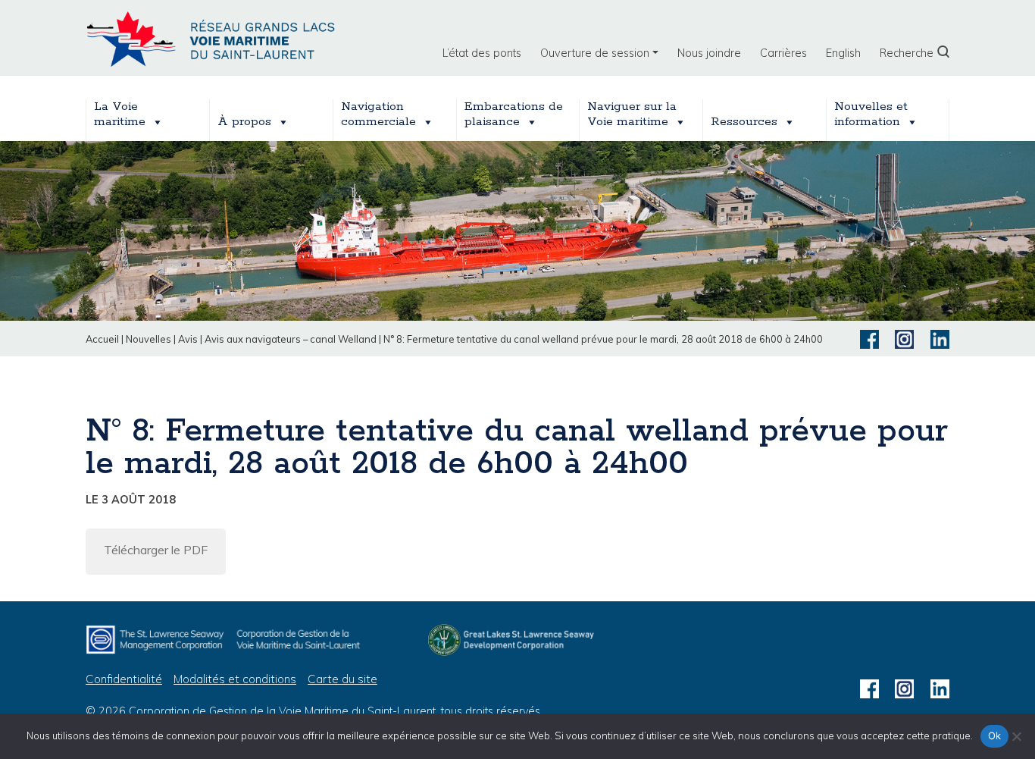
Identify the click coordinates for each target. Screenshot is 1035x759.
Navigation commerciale (378, 114)
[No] (1016, 736)
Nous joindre (709, 53)
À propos (244, 122)
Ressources (744, 122)
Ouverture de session (594, 53)
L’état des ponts (481, 53)
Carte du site (342, 679)
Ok (995, 735)
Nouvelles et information (871, 114)
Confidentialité (124, 679)
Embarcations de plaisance (513, 114)
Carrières (783, 53)
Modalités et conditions (235, 679)
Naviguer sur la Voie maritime (632, 114)
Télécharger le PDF (156, 549)
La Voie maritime (119, 114)
